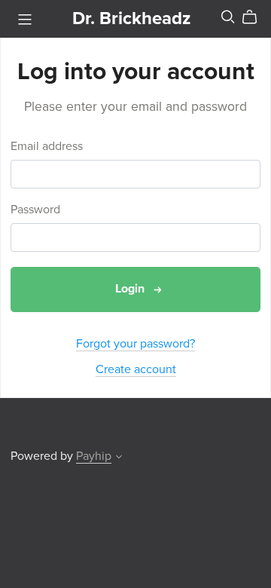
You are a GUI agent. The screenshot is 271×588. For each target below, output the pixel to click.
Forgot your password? (135, 343)
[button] (118, 458)
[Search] (228, 17)
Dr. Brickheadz (131, 18)
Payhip (93, 456)
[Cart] (255, 17)
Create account (136, 369)
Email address (47, 146)
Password (35, 210)
